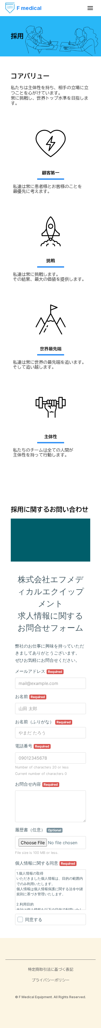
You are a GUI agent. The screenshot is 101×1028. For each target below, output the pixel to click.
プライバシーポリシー (50, 980)
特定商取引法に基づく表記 (50, 969)
